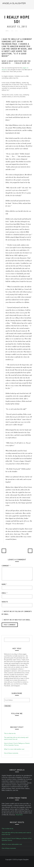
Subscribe (7, 706)
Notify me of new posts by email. (17, 620)
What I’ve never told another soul (14, 749)
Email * (4, 593)
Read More (19, 814)
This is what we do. (10, 733)
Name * (4, 584)
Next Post (30, 551)
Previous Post (4, 551)
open (31, 5)
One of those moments (11, 753)
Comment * (6, 565)
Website (5, 602)
